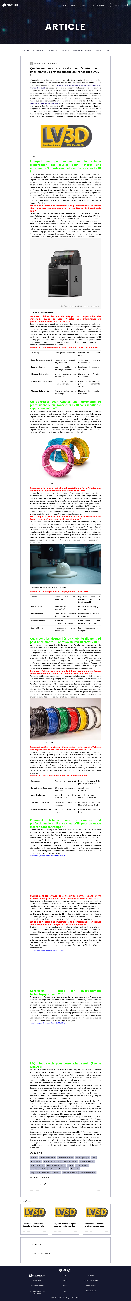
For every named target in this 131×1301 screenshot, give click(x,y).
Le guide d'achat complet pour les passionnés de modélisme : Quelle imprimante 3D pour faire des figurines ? (65, 1224)
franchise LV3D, (52, 50)
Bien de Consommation (65, 1158)
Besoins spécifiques (82, 1158)
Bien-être (34, 1158)
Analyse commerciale (86, 1161)
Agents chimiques (82, 1165)
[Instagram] (68, 1271)
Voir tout (108, 1201)
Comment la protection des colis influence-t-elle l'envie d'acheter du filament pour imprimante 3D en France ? (34, 1224)
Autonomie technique (70, 1161)
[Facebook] (60, 1271)
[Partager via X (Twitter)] (36, 1184)
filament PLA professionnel (82, 50)
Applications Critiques (70, 1173)
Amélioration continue (47, 1158)
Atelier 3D (57, 1173)
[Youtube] (64, 1271)
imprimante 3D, (38, 50)
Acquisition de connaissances (40, 1173)
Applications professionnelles (58, 1169)
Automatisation (36, 1161)
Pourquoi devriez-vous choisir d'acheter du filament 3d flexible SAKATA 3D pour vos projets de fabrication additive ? (94, 1224)
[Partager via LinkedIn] (40, 1184)
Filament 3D (75, 1169)
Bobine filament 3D (37, 1165)
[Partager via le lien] (45, 1184)
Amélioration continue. (88, 1173)
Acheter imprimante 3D (51, 1161)
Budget (70, 1165)
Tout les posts (24, 50)
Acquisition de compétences (56, 1165)
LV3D (93, 1158)
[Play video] (65, 874)
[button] (108, 50)
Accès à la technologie (38, 1169)
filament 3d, (66, 50)
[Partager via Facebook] (31, 1184)
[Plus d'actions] (100, 63)
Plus (96, 50)
